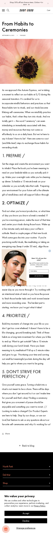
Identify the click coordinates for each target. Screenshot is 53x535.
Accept (26, 513)
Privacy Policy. (40, 506)
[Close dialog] (50, 251)
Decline (25, 520)
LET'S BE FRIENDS (39, 276)
